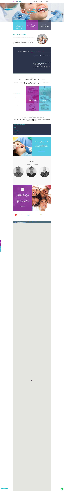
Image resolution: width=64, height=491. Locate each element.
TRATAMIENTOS (37, 1)
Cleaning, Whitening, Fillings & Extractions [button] (19, 124)
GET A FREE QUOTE (19, 28)
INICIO (30, 1)
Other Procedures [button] (16, 133)
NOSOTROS (33, 1)
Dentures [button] (15, 127)
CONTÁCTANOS (47, 1)
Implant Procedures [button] (16, 130)
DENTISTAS (41, 1)
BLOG (43, 1)
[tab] (32, 124)
